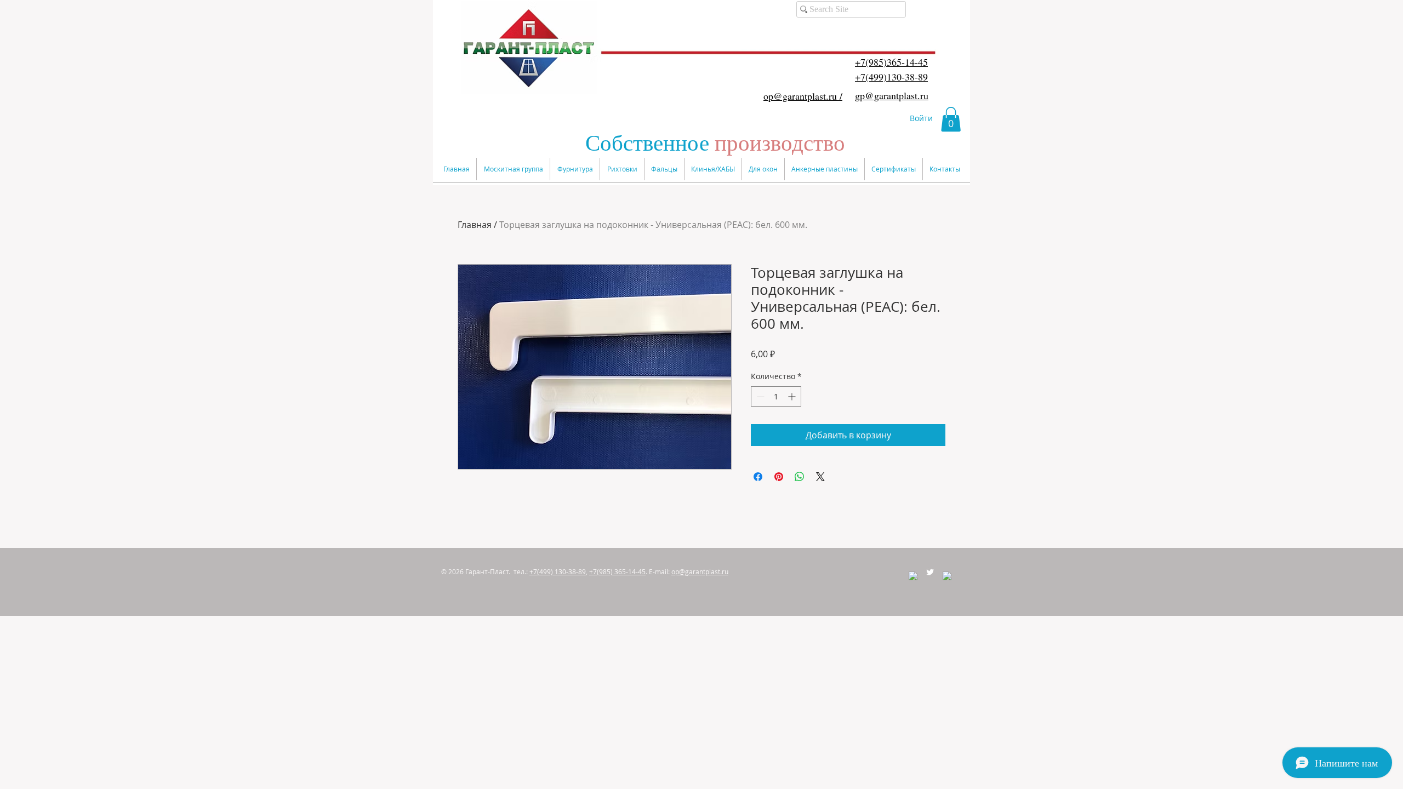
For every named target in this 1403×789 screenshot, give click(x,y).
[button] (950, 119)
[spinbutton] (776, 396)
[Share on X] (820, 476)
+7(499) (557, 571)
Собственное (715, 142)
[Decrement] (759, 396)
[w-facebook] (913, 575)
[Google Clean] (947, 575)
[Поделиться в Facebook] (758, 476)
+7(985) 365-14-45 (617, 571)
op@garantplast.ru (699, 571)
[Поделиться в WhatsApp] (799, 476)
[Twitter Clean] (930, 572)
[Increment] (793, 396)
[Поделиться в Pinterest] (778, 476)
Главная (475, 225)
